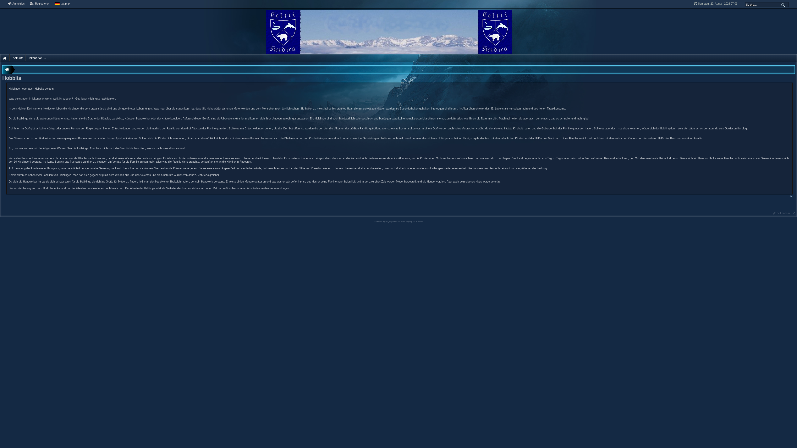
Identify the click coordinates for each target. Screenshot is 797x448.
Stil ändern (783, 213)
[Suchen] (783, 5)
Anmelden (18, 3)
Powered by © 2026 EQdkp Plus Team (398, 221)
